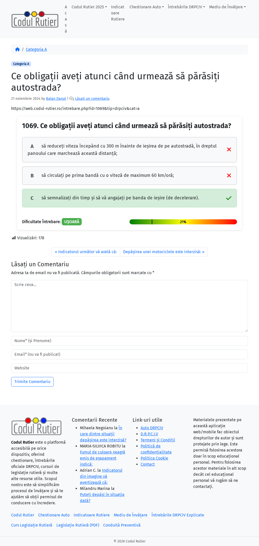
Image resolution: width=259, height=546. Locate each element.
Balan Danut (56, 99)
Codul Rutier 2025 (88, 7)
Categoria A (36, 49)
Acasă (66, 19)
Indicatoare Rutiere (118, 13)
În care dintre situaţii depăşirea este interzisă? (103, 433)
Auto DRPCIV (152, 427)
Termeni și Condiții (158, 440)
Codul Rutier (22, 515)
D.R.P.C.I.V (149, 434)
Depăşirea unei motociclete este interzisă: (162, 251)
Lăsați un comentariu (92, 99)
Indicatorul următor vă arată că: (87, 251)
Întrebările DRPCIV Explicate (178, 515)
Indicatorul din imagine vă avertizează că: (101, 476)
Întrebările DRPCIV (185, 7)
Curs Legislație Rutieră (31, 525)
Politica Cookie (154, 458)
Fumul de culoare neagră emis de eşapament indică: (102, 458)
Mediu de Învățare (226, 7)
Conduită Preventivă (122, 525)
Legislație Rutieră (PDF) (77, 525)
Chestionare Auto (145, 7)
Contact (148, 464)
